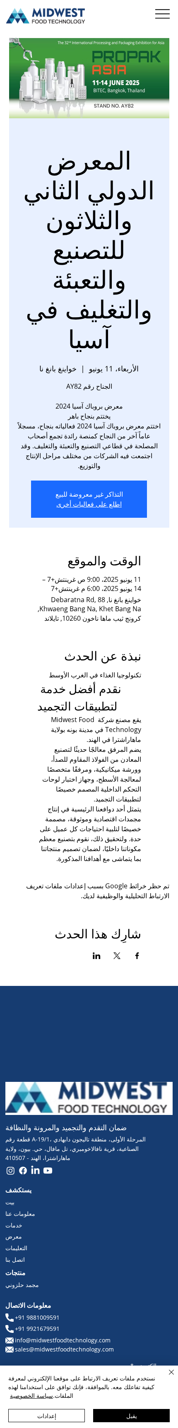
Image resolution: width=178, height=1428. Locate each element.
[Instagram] (10, 1170)
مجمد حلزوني (22, 1285)
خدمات (13, 1225)
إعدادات (46, 1415)
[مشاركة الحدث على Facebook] (137, 955)
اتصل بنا (15, 1259)
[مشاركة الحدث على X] (117, 955)
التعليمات (16, 1248)
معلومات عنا (20, 1214)
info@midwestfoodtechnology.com (63, 1340)
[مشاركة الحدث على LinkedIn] (97, 955)
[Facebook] (23, 1170)
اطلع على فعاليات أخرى (89, 504)
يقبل (131, 1415)
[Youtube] (48, 1170)
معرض (13, 1236)
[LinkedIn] (35, 1170)
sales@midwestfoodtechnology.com (64, 1349)
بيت (9, 1202)
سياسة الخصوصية (31, 1395)
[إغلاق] (166, 1377)
